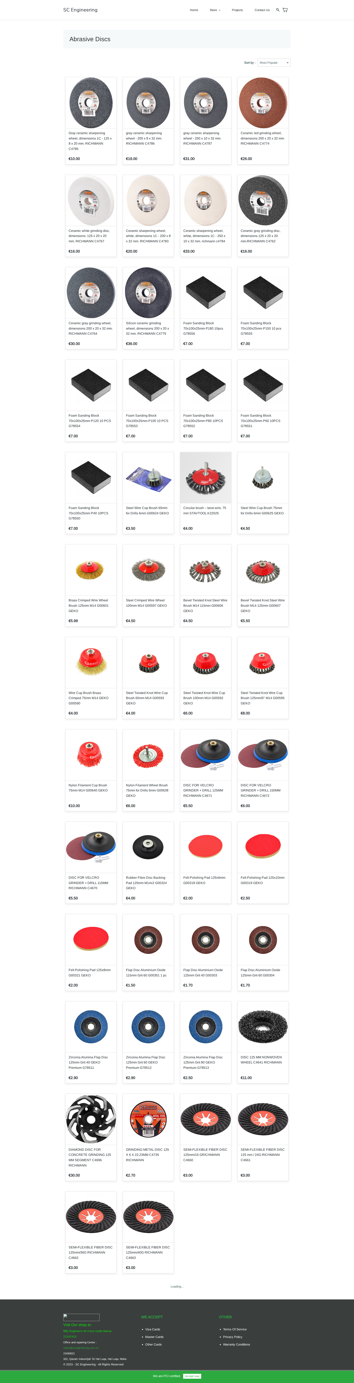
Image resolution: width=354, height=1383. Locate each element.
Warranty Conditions (236, 1344)
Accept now (192, 1376)
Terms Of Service (235, 1329)
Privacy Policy (232, 1337)
